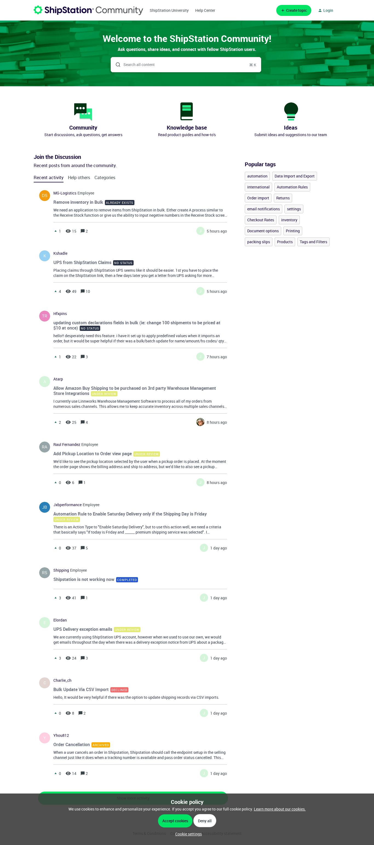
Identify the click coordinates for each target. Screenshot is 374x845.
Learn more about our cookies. (280, 809)
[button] (187, 834)
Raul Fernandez (66, 444)
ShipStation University (169, 10)
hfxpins (60, 314)
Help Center (205, 10)
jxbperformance (67, 505)
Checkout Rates (260, 219)
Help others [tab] (79, 177)
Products (285, 241)
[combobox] (186, 64)
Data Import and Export (295, 176)
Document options (263, 230)
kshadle (60, 253)
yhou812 (61, 735)
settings (294, 208)
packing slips (258, 241)
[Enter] (116, 64)
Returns (283, 197)
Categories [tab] (104, 177)
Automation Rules (292, 187)
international (258, 187)
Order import (258, 197)
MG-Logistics (64, 193)
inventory (289, 219)
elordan (60, 620)
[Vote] (55, 231)
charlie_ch (62, 680)
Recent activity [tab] (49, 177)
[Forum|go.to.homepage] (88, 10)
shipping (61, 570)
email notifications (263, 208)
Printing (293, 230)
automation (257, 176)
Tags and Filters (313, 241)
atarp (58, 379)
